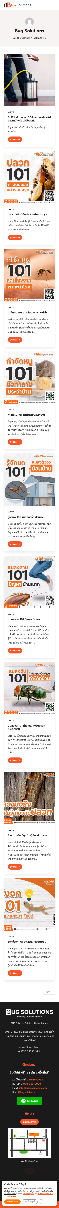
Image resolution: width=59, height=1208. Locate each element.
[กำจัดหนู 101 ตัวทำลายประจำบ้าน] (30, 377)
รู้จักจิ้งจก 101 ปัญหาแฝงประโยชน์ (27, 942)
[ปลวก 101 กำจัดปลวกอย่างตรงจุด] (30, 177)
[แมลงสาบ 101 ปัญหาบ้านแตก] (30, 582)
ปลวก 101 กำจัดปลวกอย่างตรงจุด (27, 214)
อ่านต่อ (16, 140)
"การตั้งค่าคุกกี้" (10, 1194)
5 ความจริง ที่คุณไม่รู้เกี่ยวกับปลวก (27, 835)
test (29, 1170)
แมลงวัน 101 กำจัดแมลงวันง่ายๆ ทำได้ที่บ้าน (26, 727)
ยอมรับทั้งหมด (12, 1201)
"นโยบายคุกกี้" (28, 1194)
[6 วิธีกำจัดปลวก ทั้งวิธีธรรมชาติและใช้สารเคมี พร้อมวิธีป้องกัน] (30, 80)
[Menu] (54, 5)
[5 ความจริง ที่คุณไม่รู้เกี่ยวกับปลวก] (30, 798)
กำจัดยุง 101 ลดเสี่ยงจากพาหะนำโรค (28, 313)
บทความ (11, 112)
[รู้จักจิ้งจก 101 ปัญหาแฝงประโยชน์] (30, 904)
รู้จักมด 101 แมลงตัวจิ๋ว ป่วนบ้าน (26, 517)
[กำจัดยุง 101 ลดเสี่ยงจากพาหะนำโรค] (30, 275)
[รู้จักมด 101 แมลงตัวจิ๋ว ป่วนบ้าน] (30, 479)
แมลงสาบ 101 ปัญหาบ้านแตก (24, 619)
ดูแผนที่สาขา (29, 1121)
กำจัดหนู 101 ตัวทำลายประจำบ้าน (26, 415)
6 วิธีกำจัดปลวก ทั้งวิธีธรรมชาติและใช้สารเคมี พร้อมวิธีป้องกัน (29, 119)
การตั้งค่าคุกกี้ (30, 1201)
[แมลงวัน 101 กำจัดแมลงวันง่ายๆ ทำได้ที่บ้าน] (30, 688)
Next (48, 992)
